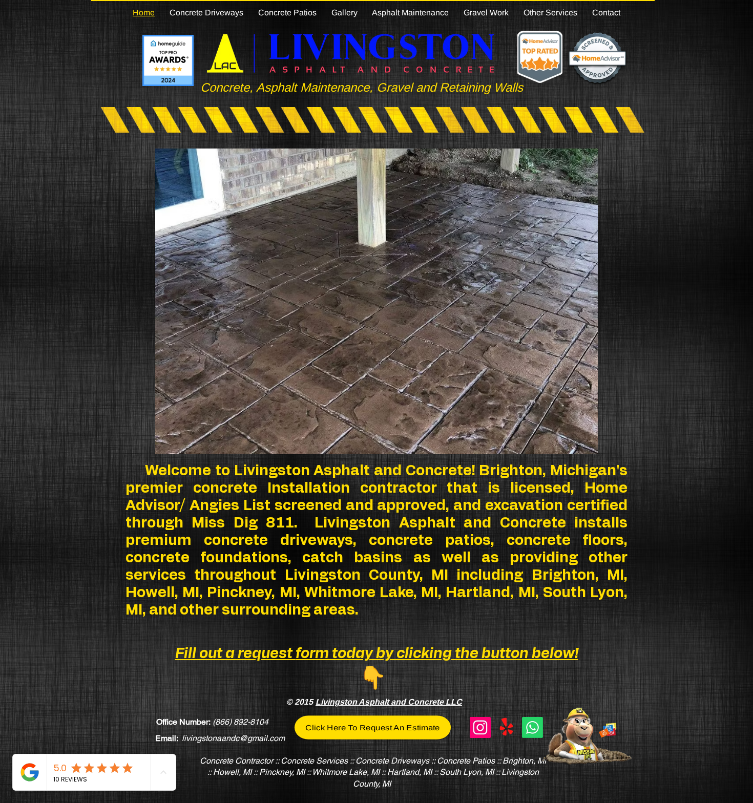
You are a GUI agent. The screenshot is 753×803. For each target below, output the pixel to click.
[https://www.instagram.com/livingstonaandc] (480, 727)
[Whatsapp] (532, 727)
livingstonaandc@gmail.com (233, 738)
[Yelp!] (506, 727)
